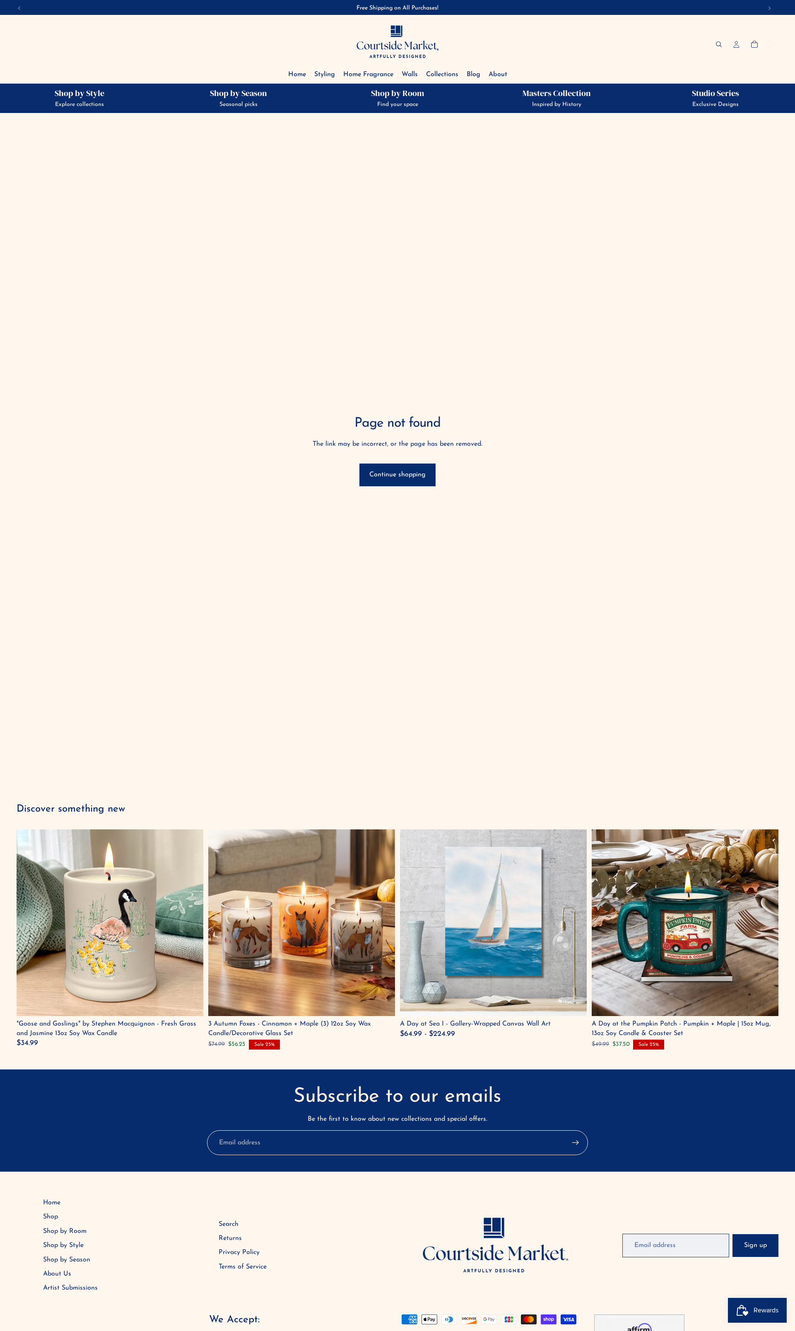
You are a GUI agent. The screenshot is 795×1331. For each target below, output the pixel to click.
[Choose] (573, 1003)
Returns (230, 1238)
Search (228, 1224)
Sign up (755, 1245)
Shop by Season (66, 1260)
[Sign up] (575, 1142)
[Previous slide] (412, 923)
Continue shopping (397, 474)
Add (191, 1003)
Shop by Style (63, 1245)
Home (51, 1202)
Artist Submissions (70, 1288)
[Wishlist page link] (769, 44)
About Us (57, 1274)
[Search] (719, 44)
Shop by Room (65, 1231)
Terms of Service (243, 1267)
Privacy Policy (239, 1252)
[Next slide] (574, 923)
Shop (50, 1216)
